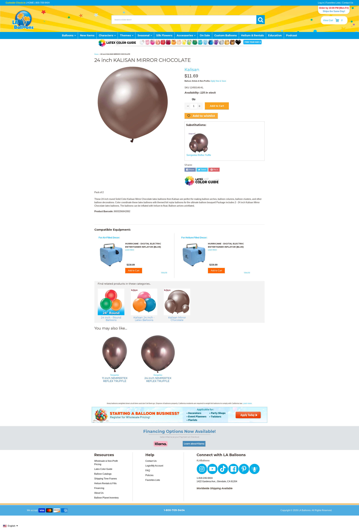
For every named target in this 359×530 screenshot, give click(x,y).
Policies (149, 475)
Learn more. (247, 403)
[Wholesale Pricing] (179, 421)
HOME (30, 3)
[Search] (260, 19)
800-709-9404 (43, 3)
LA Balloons (305, 510)
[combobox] (183, 19)
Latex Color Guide (103, 469)
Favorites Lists (333, 3)
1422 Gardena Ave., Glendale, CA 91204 (217, 481)
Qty (193, 99)
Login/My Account (154, 466)
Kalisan (192, 69)
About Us (98, 493)
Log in (321, 3)
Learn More (129, 250)
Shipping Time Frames (105, 478)
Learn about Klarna (194, 444)
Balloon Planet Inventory (106, 497)
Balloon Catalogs (102, 474)
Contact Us (347, 3)
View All (164, 273)
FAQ (147, 470)
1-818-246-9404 (205, 478)
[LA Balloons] (23, 20)
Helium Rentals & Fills (105, 483)
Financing (99, 488)
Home (96, 54)
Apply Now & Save (218, 81)
